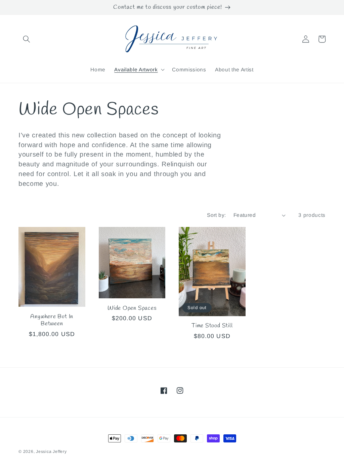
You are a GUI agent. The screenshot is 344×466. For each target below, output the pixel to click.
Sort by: (216, 215)
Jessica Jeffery (51, 451)
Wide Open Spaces (132, 308)
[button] (26, 39)
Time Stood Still (211, 325)
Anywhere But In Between (51, 320)
